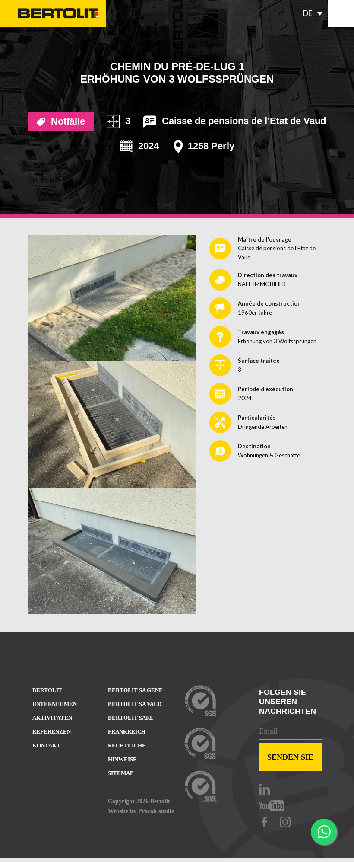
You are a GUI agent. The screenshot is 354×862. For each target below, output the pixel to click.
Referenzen (51, 731)
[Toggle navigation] (341, 13)
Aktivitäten (52, 718)
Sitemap (120, 773)
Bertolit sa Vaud (134, 704)
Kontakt (46, 745)
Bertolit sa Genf (135, 690)
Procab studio (156, 811)
